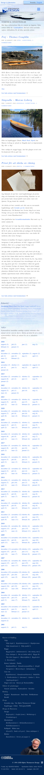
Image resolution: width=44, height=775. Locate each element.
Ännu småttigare (31, 731)
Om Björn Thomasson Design (25, 703)
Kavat (38, 306)
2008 (2, 546)
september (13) (37, 549)
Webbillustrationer (12, 725)
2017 (2, 443)
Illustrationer (8, 720)
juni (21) (25, 540)
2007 (2, 558)
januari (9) (36, 531)
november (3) (16, 445)
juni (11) (25, 551)
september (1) (37, 618)
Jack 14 (23, 318)
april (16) (4, 554)
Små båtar (24, 694)
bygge (27, 306)
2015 (2, 466)
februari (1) (5, 347)
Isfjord (10, 308)
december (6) (5, 526)
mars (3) (14, 427)
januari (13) (36, 554)
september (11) (37, 411)
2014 (2, 477)
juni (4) (24, 390)
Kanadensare (15, 694)
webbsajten (5, 318)
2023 (2, 374)
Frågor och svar (9, 683)
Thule (16, 313)
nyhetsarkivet (18, 27)
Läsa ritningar (11, 654)
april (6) (4, 416)
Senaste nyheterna (10, 688)
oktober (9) (26, 572)
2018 (2, 431)
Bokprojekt (9, 714)
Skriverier (39, 677)
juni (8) (24, 494)
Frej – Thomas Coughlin (15, 36)
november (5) (5, 365)
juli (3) (14, 344)
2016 (2, 454)
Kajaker (7, 694)
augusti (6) (4, 379)
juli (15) (14, 597)
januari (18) (36, 565)
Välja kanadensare (12, 646)
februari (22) (26, 577)
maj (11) (35, 528)
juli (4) (3, 367)
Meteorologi (20, 669)
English (39, 2)
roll (38, 311)
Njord (33, 140)
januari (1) (15, 347)
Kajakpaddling (11, 666)
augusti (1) (4, 627)
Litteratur (23, 677)
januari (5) (36, 519)
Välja (6, 640)
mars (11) (15, 519)
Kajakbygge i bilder (11, 706)
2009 (2, 535)
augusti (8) (4, 517)
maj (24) (35, 563)
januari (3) (36, 427)
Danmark (22, 313)
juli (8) (14, 413)
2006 (2, 569)
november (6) (16, 526)
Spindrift (28, 316)
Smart (30, 311)
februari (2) (15, 358)
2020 (2, 408)
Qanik (7, 323)
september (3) (26, 353)
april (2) (4, 404)
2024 (2, 362)
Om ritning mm (33, 651)
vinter (24, 323)
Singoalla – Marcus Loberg (17, 99)
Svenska (33, 2)
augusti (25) (5, 574)
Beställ (6, 697)
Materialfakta (24, 657)
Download (10, 660)
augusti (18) (5, 597)
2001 (2, 624)
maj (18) (35, 551)
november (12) (16, 514)
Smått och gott (19, 731)
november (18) (16, 572)
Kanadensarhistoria (24, 674)
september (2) (26, 365)
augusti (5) (4, 402)
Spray (39, 313)
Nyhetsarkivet (22, 688)
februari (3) (26, 427)
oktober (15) (26, 560)
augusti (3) (4, 344)
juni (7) (24, 482)
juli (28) (14, 574)
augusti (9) (4, 505)
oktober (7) (26, 606)
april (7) (4, 496)
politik (17, 321)
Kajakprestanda (36, 643)
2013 (2, 489)
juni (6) (24, 413)
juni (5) (24, 402)
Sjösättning (30, 103)
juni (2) (14, 356)
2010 (2, 523)
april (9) (4, 519)
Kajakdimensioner (22, 643)
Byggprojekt (10, 651)
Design (6, 711)
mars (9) (14, 577)
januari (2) (4, 381)
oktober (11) (26, 595)
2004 (2, 592)
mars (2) (4, 393)
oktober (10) (26, 583)
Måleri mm (16, 728)
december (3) (5, 411)
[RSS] (42, 763)
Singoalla (20, 103)
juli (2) (14, 379)
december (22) (6, 572)
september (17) (37, 572)
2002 (2, 615)
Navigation (9, 669)
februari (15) (26, 565)
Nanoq (30, 308)
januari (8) (36, 542)
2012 (2, 500)
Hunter (3, 311)
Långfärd (38, 666)
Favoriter (31, 688)
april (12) (4, 565)
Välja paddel (25, 646)
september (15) (37, 583)
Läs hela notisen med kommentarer (14, 93)
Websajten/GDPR (25, 706)
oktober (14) (26, 537)
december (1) (5, 353)
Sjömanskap (30, 669)
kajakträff (33, 306)
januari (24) (36, 588)
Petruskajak (37, 308)
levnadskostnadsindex (22, 219)
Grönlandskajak (14, 318)
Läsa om (7, 671)
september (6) (37, 399)
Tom (3, 89)
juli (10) (14, 448)
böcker (13, 311)
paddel (12, 321)
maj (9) (34, 505)
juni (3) (24, 459)
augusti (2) (36, 353)
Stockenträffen (25, 321)
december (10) (6, 606)
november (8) (16, 595)
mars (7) (14, 496)
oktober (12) (26, 549)
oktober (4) (26, 399)
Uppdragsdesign (11, 680)
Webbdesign (31, 714)
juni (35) (25, 563)
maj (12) (35, 517)
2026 (2, 342)
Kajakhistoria (10, 674)
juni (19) (25, 574)
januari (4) (4, 370)
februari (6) (26, 554)
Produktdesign (11, 717)
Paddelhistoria (38, 674)
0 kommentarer (28, 166)
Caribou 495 (30, 318)
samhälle (22, 316)
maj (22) (35, 540)
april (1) (35, 356)
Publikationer (33, 694)
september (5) (37, 491)
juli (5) (14, 551)
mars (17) (15, 565)
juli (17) (14, 563)
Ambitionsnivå (21, 651)
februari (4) (26, 439)
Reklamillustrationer (26, 723)
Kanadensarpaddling (25, 666)
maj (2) (34, 344)
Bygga (6, 649)
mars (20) (15, 588)
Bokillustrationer (11, 723)
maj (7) (34, 436)
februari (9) (26, 519)
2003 (2, 604)
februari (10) (26, 588)
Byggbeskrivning (37, 657)
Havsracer (4, 313)
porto (19, 166)
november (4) (16, 411)
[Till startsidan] (12, 10)
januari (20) (36, 577)
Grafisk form (20, 714)
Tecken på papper (22, 737)
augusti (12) (5, 540)
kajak (3, 316)
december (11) (6, 537)
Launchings (26, 40)
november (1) (16, 376)
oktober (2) (26, 388)
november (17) (16, 606)
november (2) (16, 353)
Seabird (12, 323)
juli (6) (14, 402)
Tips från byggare (12, 657)
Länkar (30, 677)
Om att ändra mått (24, 654)
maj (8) (34, 413)
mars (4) (14, 416)
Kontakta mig (9, 703)
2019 (2, 420)
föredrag (34, 313)
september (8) (37, 560)
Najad (34, 311)
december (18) (6, 583)
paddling (4, 308)
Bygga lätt (36, 654)
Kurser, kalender (9, 663)
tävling (28, 313)
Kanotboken (10, 737)
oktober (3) (26, 376)
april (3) (4, 439)
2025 (2, 351)
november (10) (16, 537)
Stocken (35, 321)
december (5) (5, 445)
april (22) (4, 588)
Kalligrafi (7, 728)
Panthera (19, 311)
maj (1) (24, 356)
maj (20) (35, 574)
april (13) (4, 542)
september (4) (37, 422)
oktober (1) (15, 365)
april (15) (4, 577)
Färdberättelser (12, 677)
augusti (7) (4, 413)
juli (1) (14, 390)
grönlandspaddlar (32, 323)
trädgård (18, 323)
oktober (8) (26, 491)
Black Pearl (26, 140)
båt (31, 321)
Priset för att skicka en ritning (18, 162)
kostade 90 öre (20, 208)
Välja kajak (10, 643)
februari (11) (26, 531)
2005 (2, 581)
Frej (19, 40)
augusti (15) (5, 551)
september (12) (37, 526)
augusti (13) (5, 528)
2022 (2, 385)
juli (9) (14, 436)
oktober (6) (26, 514)
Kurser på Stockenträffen (25, 683)
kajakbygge (9, 316)
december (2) (5, 376)
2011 (2, 512)
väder (3, 323)
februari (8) (26, 542)
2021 (2, 397)
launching (24, 308)
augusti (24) (5, 586)
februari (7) (26, 600)
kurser (8, 311)
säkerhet (11, 313)
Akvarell (9, 731)
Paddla (19, 663)
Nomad (16, 316)
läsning (25, 311)
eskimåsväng (5, 321)
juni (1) (24, 344)
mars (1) (4, 358)
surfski (34, 316)
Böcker (6, 734)
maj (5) (34, 379)
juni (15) (25, 528)
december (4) (5, 560)
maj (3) (34, 471)
